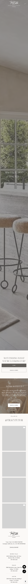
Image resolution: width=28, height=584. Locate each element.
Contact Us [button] (14, 400)
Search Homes (14, 370)
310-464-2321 (14, 559)
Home (14, 365)
